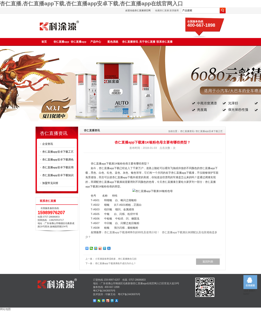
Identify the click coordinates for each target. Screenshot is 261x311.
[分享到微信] (91, 248)
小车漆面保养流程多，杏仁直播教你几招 (115, 259)
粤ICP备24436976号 (104, 290)
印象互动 (110, 294)
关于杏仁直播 (147, 41)
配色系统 (113, 41)
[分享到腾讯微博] (104, 248)
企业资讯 (47, 143)
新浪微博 (174, 10)
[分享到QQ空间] (95, 248)
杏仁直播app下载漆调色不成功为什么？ (115, 263)
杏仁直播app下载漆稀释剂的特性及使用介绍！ (132, 232)
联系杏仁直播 (164, 41)
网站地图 (5, 309)
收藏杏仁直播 (162, 10)
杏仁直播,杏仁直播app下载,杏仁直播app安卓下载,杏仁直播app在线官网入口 (91, 3)
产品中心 (95, 41)
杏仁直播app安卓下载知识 (58, 175)
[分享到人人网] (109, 248)
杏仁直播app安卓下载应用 (58, 167)
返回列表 (208, 261)
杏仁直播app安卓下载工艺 (58, 151)
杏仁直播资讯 (130, 41)
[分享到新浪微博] (100, 248)
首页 (44, 41)
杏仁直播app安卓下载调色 (58, 159)
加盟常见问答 (50, 183)
